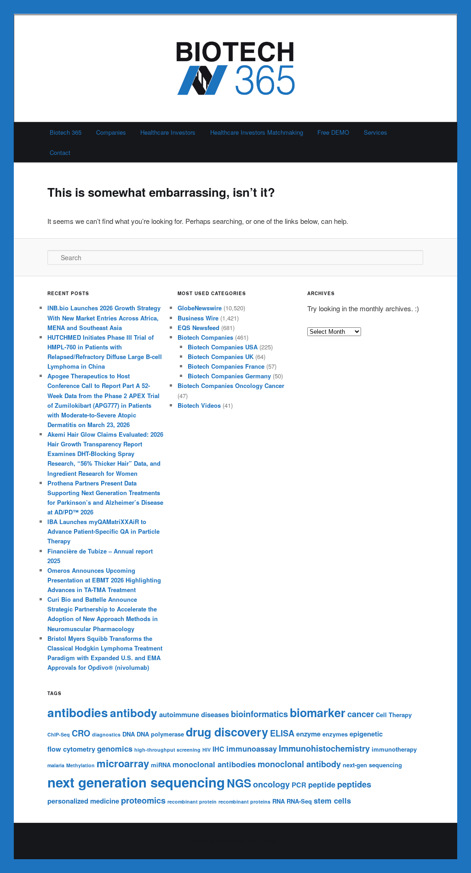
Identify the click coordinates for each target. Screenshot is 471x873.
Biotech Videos (199, 405)
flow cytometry (71, 749)
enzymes (335, 734)
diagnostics (106, 734)
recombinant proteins (244, 801)
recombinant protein (192, 801)
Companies (111, 132)
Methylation (80, 765)
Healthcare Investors (167, 132)
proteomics (143, 800)
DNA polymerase (160, 734)
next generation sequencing (136, 782)
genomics (114, 748)
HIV (206, 749)
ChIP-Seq (58, 734)
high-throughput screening (167, 749)
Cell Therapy (394, 714)
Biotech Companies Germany (229, 375)
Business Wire (198, 318)
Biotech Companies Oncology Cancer (231, 385)
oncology (271, 784)
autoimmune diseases (194, 714)
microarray (123, 763)
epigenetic (366, 734)
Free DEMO (333, 132)
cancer (360, 714)
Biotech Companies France (226, 366)
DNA (128, 734)
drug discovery (227, 732)
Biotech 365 (65, 132)
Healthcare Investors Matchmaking (256, 132)
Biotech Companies (205, 337)
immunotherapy (394, 749)
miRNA (161, 764)
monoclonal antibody (299, 764)
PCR (299, 785)
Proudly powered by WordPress (235, 841)
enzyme (308, 734)
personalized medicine (83, 801)
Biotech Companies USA (223, 346)
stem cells (332, 800)
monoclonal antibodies (214, 764)
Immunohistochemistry (324, 748)
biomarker (317, 712)
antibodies (77, 712)
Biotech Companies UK (220, 356)
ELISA (282, 733)
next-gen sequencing (372, 764)
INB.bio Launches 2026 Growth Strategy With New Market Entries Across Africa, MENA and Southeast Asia (104, 317)
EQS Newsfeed (198, 327)
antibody (133, 712)
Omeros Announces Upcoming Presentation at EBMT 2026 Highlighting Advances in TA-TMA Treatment (104, 580)
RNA (278, 801)
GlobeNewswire (200, 307)
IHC (218, 749)
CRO (81, 733)
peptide (321, 784)
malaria (55, 765)
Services (375, 132)
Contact (60, 152)
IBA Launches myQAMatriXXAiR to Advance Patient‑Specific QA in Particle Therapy (103, 531)
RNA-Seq (299, 801)
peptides (354, 784)
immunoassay (251, 748)
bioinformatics (259, 714)
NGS (239, 783)
